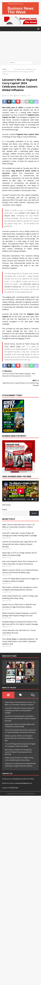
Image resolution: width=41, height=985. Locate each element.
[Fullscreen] (36, 499)
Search (4, 509)
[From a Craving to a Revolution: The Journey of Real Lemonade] (20, 672)
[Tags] (20, 695)
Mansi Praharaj (21, 96)
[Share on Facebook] (4, 102)
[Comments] (33, 695)
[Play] (5, 499)
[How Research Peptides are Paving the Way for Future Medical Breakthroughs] (29, 672)
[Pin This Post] (18, 102)
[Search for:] (20, 62)
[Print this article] (27, 102)
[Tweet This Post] (9, 102)
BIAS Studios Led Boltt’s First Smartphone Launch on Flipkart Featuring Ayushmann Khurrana (18, 752)
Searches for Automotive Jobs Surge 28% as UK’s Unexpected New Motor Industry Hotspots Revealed (19, 544)
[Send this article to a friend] (22, 102)
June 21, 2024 (8, 96)
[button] (38, 28)
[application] (20, 491)
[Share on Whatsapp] (31, 102)
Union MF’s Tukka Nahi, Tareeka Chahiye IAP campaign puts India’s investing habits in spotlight (19, 710)
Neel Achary (6, 505)
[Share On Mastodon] (36, 102)
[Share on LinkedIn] (13, 102)
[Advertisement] (20, 45)
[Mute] (32, 499)
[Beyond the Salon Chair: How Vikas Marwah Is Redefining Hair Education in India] (29, 665)
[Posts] (8, 695)
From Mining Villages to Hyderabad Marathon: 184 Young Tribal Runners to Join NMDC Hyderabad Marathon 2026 (20, 641)
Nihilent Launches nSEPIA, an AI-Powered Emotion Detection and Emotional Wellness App (19, 738)
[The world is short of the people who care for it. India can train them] (10, 672)
